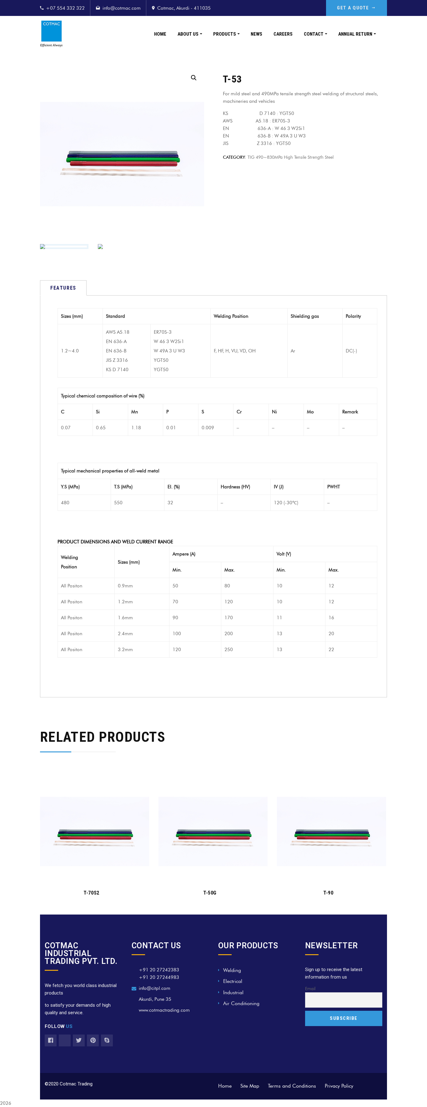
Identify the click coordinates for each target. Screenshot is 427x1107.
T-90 (328, 893)
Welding (232, 970)
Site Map (249, 1086)
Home (160, 34)
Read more (91, 874)
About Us (188, 34)
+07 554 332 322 (65, 8)
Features (63, 288)
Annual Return (355, 34)
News (256, 34)
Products (224, 34)
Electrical (232, 981)
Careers (283, 34)
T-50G (210, 893)
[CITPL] (51, 34)
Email (310, 988)
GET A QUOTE (353, 8)
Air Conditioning (241, 1003)
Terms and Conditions (292, 1086)
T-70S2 (91, 893)
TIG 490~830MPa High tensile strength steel (291, 157)
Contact (314, 34)
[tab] (63, 288)
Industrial (233, 992)
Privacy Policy (339, 1086)
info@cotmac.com (122, 8)
